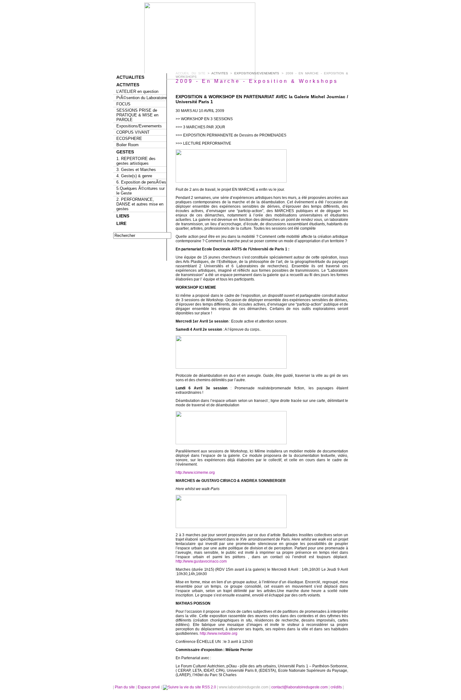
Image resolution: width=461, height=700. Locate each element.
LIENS (122, 215)
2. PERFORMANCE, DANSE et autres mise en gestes (139, 204)
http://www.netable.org (218, 633)
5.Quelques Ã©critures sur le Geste (140, 190)
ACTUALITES (130, 77)
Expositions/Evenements (139, 126)
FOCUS (123, 104)
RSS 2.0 (209, 687)
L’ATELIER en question (137, 91)
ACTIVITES (127, 84)
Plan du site (125, 687)
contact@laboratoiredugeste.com (300, 687)
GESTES (125, 151)
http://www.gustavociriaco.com (201, 561)
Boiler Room (127, 144)
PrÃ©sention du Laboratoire (141, 97)
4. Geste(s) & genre (134, 176)
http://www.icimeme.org (195, 472)
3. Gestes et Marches (136, 169)
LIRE (121, 223)
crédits (337, 687)
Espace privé (149, 687)
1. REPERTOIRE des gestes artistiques (136, 161)
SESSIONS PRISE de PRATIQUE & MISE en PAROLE (137, 115)
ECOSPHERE (129, 138)
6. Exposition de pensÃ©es (141, 182)
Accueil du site (190, 73)
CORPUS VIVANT (133, 132)
